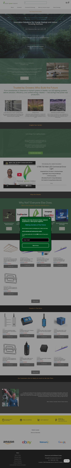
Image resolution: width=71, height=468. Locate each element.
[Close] (49, 218)
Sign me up (35, 245)
